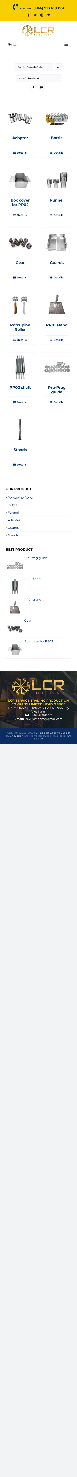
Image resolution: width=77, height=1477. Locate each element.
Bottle (57, 138)
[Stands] (20, 429)
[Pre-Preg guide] (56, 367)
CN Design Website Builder (53, 732)
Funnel (57, 200)
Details (22, 152)
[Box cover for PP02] (20, 179)
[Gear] (20, 242)
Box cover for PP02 (20, 202)
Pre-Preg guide (57, 389)
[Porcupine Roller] (20, 304)
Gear (20, 262)
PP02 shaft (20, 387)
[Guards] (56, 242)
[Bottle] (56, 117)
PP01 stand (56, 325)
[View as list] (41, 87)
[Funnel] (56, 179)
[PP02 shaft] (20, 367)
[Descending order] (58, 67)
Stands (20, 449)
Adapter (20, 138)
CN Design (16, 735)
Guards (57, 262)
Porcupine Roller (20, 327)
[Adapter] (20, 117)
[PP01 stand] (56, 304)
